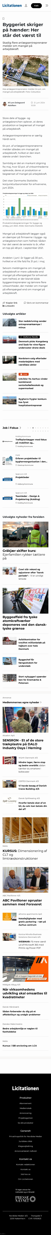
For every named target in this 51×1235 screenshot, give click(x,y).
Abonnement (25, 1103)
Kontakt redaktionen (25, 1164)
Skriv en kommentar (37, 303)
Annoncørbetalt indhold (25, 1151)
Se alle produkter (25, 1123)
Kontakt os (25, 1169)
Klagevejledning (25, 1146)
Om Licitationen (25, 1179)
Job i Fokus (10, 427)
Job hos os (25, 1174)
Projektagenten (25, 1118)
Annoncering (26, 1113)
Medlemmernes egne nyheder (21, 702)
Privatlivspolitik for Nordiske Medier (25, 1136)
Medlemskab (25, 1108)
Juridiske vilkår (25, 1141)
